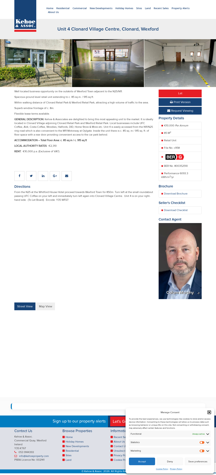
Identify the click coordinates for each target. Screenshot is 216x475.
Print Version (182, 102)
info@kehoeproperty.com (34, 456)
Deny (170, 461)
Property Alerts (181, 8)
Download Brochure (175, 193)
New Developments (101, 8)
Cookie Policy (162, 469)
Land (148, 8)
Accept (142, 461)
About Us (53, 12)
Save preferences (197, 461)
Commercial (80, 8)
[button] (209, 412)
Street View (25, 306)
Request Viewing (181, 111)
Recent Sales (161, 8)
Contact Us (120, 446)
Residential (63, 8)
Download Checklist (176, 210)
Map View (45, 306)
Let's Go (120, 421)
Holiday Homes (124, 8)
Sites (139, 8)
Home (49, 8)
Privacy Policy (176, 469)
